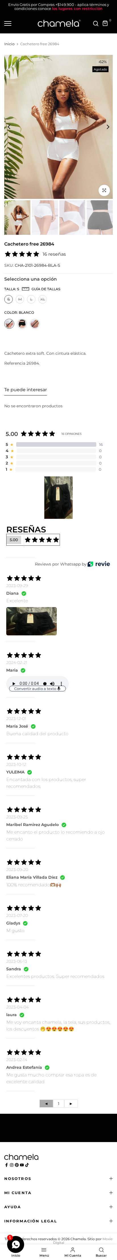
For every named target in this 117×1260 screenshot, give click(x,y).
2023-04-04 (17, 1007)
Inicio (9, 44)
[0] (105, 23)
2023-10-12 (16, 764)
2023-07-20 (17, 915)
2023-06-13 (16, 961)
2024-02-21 (16, 662)
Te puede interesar (25, 389)
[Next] (104, 126)
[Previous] (12, 126)
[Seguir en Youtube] (22, 1165)
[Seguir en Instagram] (11, 1165)
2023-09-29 (17, 585)
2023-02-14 (16, 1059)
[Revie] (99, 564)
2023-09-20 (17, 869)
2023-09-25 (17, 817)
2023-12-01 (16, 718)
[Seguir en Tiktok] (27, 1165)
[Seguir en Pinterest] (16, 1165)
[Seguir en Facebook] (6, 1165)
